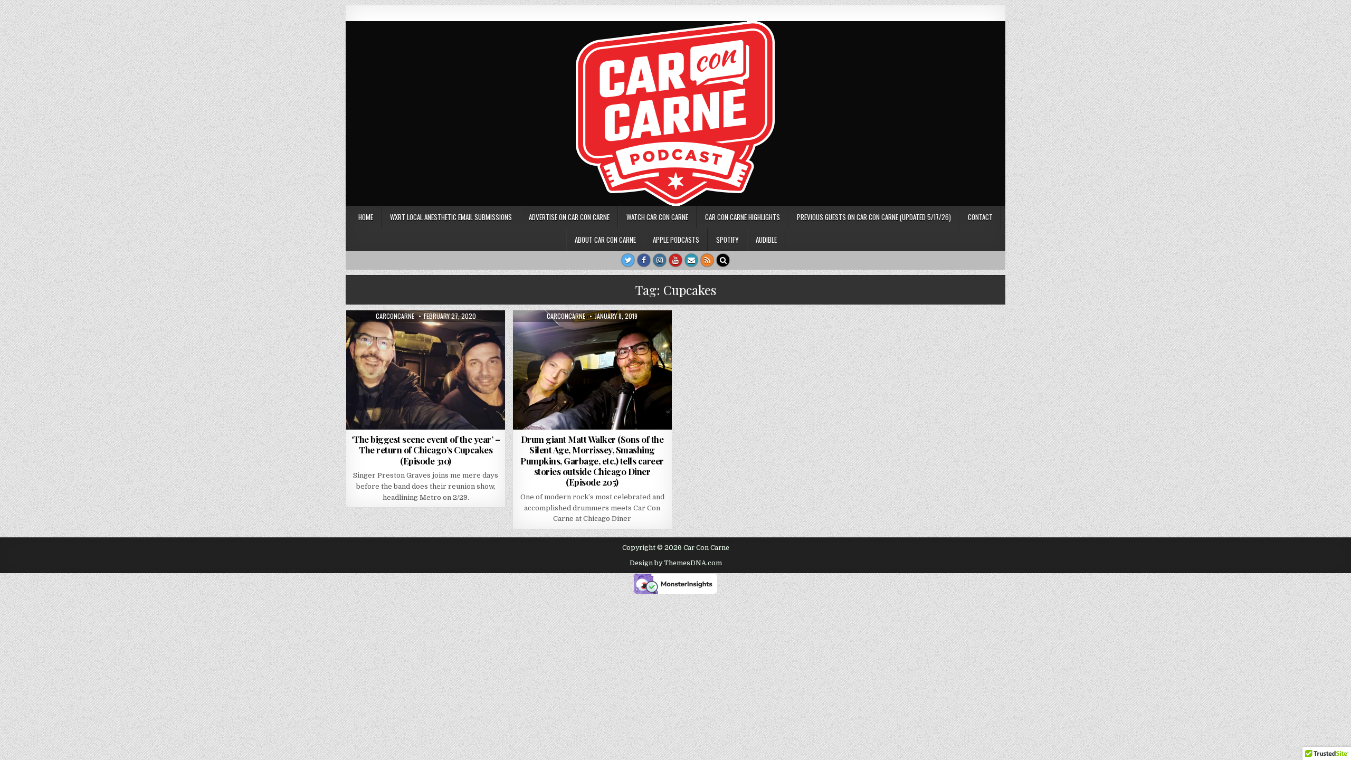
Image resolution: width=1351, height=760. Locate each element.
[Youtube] (675, 260)
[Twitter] (628, 260)
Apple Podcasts (676, 239)
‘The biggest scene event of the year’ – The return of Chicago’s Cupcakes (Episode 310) (425, 450)
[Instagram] (659, 260)
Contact (980, 217)
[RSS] (707, 260)
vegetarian (630, 335)
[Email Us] (691, 260)
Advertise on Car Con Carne (569, 217)
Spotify (727, 239)
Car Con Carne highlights (742, 217)
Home (365, 217)
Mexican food (430, 335)
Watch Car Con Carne (657, 217)
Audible (766, 239)
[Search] (723, 260)
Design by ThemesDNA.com (676, 563)
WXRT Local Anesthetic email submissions (451, 217)
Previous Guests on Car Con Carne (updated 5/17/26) (874, 217)
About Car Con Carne (605, 239)
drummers (553, 335)
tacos (468, 335)
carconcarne (395, 316)
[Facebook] (644, 260)
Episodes (387, 335)
